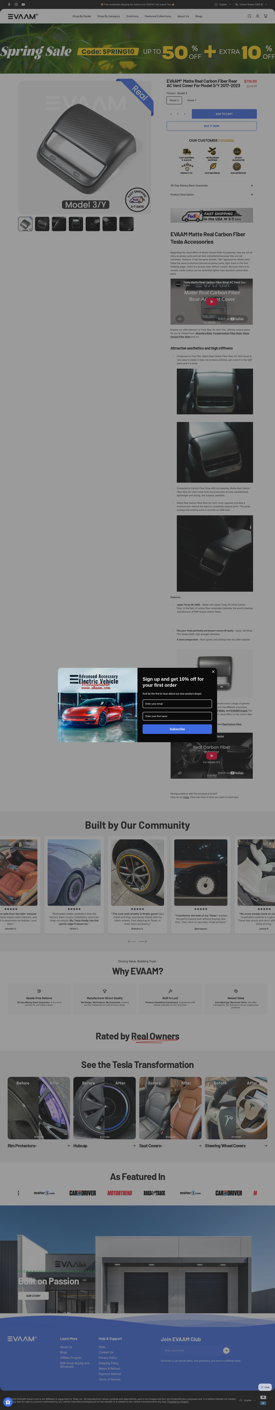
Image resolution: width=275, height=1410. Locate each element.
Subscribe (177, 729)
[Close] (213, 671)
